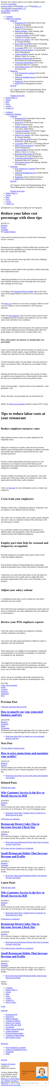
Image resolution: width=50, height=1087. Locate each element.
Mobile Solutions (21, 31)
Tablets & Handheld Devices (25, 77)
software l (4, 692)
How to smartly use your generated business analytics (22, 713)
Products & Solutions (13, 19)
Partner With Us (11, 98)
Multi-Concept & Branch (24, 50)
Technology (5, 728)
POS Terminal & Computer (25, 73)
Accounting (19, 48)
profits (3, 687)
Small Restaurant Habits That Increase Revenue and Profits (24, 855)
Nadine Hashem (9, 232)
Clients (8, 100)
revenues (4, 689)
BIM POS (5, 1083)
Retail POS (19, 27)
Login (3, 1006)
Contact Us (10, 108)
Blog (7, 102)
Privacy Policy (11, 1002)
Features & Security (17, 96)
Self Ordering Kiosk (22, 67)
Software (13, 21)
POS (2, 696)
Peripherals (19, 81)
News (8, 104)
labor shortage (13, 316)
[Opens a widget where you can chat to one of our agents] (34, 1073)
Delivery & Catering (22, 40)
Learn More (12, 4)
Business (4, 225)
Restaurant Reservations (24, 58)
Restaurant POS (21, 23)
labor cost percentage (17, 404)
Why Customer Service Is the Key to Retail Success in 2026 (22, 794)
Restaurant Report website (23, 291)
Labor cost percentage (9, 685)
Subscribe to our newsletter (11, 1085)
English (20, 6)
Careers (8, 106)
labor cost (7, 304)
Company (9, 17)
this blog (12, 488)
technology (5, 694)
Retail (3, 726)
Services (13, 86)
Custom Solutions (21, 54)
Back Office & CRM (22, 44)
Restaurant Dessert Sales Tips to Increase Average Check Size (20, 825)
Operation (4, 230)
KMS (17, 84)
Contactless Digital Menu (24, 63)
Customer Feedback (22, 35)
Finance (4, 228)
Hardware (14, 71)
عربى (25, 6)
